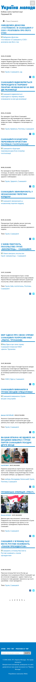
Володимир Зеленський (20, 479)
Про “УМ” (10, 649)
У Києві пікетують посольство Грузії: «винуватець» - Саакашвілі (16, 246)
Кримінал (13, 129)
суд (21, 72)
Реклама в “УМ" (22, 649)
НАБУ (7, 379)
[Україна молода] (18, 7)
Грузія (7, 72)
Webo (26, 674)
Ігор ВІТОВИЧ (5, 465)
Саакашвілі (14, 72)
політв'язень (19, 286)
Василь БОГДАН (6, 515)
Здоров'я (13, 181)
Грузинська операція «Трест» (17, 492)
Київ (12, 286)
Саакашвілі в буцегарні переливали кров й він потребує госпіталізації (14, 141)
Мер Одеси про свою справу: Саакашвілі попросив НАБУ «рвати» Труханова (17, 337)
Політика (21, 129)
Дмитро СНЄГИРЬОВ (7, 415)
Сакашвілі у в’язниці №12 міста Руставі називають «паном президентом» (15, 543)
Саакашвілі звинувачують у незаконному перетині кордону (17, 194)
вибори (7, 479)
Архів (3, 649)
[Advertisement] (18, 316)
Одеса (12, 379)
